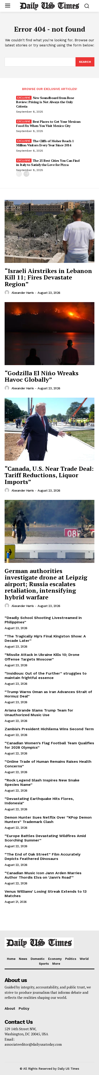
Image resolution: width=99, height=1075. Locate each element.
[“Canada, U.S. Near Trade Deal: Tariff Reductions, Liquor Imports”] (49, 429)
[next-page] (26, 174)
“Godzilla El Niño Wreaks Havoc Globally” (42, 376)
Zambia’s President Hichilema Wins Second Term (49, 729)
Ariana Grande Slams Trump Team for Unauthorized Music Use (39, 712)
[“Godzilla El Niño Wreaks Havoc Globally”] (49, 333)
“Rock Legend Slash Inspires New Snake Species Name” (42, 782)
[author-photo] (8, 292)
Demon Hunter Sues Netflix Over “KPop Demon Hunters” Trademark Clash (48, 819)
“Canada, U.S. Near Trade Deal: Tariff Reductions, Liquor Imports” (49, 475)
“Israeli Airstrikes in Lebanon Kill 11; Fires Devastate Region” (48, 277)
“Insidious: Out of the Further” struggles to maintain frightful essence (46, 675)
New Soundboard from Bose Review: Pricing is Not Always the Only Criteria (45, 102)
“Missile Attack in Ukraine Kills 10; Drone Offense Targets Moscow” (42, 656)
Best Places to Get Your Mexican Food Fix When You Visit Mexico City (48, 123)
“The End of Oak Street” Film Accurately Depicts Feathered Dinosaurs (43, 856)
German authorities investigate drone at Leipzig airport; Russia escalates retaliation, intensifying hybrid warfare (46, 584)
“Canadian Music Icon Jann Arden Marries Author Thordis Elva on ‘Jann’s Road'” (43, 875)
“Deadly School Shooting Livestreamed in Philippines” (43, 620)
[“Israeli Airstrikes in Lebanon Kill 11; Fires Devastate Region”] (49, 231)
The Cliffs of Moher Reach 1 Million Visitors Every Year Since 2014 (45, 143)
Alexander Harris (23, 292)
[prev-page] (19, 174)
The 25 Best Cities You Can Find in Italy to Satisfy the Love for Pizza (47, 162)
